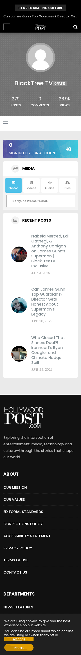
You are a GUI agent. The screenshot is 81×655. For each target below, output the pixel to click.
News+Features (18, 607)
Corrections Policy (23, 524)
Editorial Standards (23, 511)
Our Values (14, 499)
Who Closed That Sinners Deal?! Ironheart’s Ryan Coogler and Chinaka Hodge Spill (48, 350)
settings (19, 639)
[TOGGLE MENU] (5, 123)
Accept (19, 647)
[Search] (75, 27)
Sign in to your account (33, 153)
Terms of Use (15, 560)
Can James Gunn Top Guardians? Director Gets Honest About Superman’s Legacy (40, 16)
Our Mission (15, 487)
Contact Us (15, 572)
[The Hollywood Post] (40, 27)
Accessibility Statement (27, 536)
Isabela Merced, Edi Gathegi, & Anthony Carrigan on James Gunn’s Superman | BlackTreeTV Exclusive (50, 251)
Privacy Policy (17, 548)
